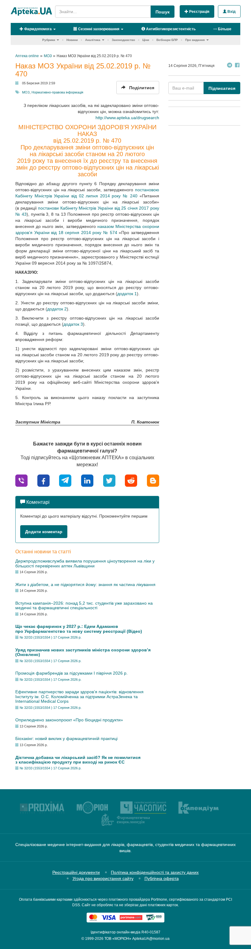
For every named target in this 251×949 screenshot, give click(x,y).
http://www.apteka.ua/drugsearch (127, 117)
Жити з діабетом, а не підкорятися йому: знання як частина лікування (85, 584)
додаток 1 (127, 293)
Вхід (231, 11)
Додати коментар (43, 531)
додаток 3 (73, 324)
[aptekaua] (153, 480)
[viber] (21, 480)
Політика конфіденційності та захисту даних (155, 872)
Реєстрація (198, 11)
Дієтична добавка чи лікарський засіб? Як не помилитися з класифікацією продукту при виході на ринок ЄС (77, 759)
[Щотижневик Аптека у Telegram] (230, 66)
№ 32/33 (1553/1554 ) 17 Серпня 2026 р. (50, 637)
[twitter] (109, 480)
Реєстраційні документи (76, 872)
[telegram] (65, 480)
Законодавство (123, 40)
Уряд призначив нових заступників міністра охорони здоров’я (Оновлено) (83, 652)
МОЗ (26, 92)
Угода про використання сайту (103, 878)
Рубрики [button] (48, 40)
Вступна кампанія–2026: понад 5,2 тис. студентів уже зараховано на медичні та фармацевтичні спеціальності (84, 605)
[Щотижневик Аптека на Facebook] (237, 66)
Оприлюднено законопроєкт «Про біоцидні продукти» (69, 719)
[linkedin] (87, 480)
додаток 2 (57, 308)
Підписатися (221, 88)
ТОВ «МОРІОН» (117, 938)
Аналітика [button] (92, 40)
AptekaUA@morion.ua (151, 938)
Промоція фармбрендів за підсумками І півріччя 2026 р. (71, 673)
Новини (72, 40)
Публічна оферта (161, 878)
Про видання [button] (195, 40)
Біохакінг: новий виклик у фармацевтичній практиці (66, 738)
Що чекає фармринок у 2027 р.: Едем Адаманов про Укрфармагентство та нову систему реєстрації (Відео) (78, 628)
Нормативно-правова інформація (57, 92)
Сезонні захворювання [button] (98, 29)
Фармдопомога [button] (37, 29)
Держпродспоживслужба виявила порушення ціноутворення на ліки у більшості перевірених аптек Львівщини (85, 563)
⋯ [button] (222, 29)
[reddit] (131, 480)
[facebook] (43, 480)
